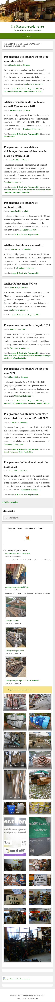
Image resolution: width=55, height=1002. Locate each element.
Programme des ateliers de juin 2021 (27, 325)
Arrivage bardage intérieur (14, 650)
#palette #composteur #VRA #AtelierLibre (18, 452)
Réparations (25, 192)
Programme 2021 (33, 89)
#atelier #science (9, 136)
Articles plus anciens (10, 502)
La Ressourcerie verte (27, 26)
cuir (25, 189)
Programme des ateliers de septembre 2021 (21, 204)
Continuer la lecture (33, 83)
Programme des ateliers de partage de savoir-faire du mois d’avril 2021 (26, 416)
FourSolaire (31, 189)
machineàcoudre (21, 403)
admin (26, 211)
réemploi (39, 403)
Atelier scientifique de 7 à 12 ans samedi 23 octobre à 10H (24, 104)
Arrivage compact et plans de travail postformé (22, 680)
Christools (26, 65)
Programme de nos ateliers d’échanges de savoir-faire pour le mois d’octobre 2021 (25, 151)
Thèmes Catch (34, 998)
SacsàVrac (46, 403)
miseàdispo (31, 403)
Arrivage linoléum (12, 620)
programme (17, 192)
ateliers (14, 189)
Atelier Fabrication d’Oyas (20, 283)
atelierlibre (7, 189)
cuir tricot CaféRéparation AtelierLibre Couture (20, 91)
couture (20, 189)
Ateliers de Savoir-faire (19, 89)
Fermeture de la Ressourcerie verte (17, 553)
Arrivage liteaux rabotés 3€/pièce (17, 587)
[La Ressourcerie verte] (27, 21)
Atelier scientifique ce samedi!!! (23, 245)
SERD (40, 91)
